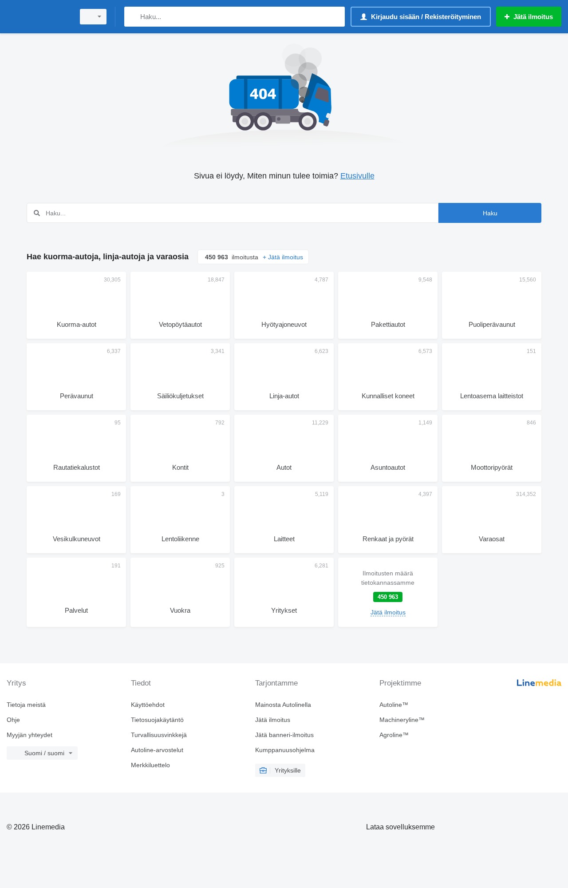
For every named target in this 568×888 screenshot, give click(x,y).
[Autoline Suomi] (38, 16)
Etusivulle (357, 175)
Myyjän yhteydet (29, 734)
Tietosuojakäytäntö (157, 719)
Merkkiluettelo (150, 765)
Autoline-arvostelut (157, 749)
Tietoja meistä (26, 704)
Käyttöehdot (148, 704)
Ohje (13, 719)
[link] (388, 592)
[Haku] (132, 16)
